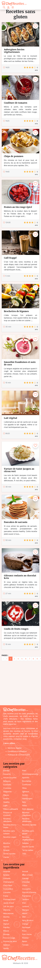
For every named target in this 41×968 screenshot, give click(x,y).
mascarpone (8, 913)
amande (6, 871)
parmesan (26, 927)
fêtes (24, 788)
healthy (6, 802)
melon (24, 913)
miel (24, 917)
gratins (6, 798)
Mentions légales (15, 748)
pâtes (24, 805)
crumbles (7, 788)
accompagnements (30, 774)
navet (5, 920)
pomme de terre (10, 941)
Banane (6, 875)
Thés (24, 854)
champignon (8, 882)
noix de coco (27, 920)
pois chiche (27, 934)
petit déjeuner (28, 809)
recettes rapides (29, 825)
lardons (25, 906)
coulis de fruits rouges (16, 629)
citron (24, 885)
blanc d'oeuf (27, 875)
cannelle (6, 878)
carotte (25, 878)
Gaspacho (7, 791)
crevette (6, 892)
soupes (6, 850)
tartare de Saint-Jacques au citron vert (19, 470)
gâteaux (25, 791)
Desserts (7, 774)
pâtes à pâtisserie (10, 809)
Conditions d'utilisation (17, 751)
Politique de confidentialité (19, 755)
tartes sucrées (9, 854)
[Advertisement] (20, 683)
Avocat (25, 871)
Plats (24, 770)
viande (6, 857)
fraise (5, 896)
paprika (6, 927)
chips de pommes (13, 156)
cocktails (7, 784)
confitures (26, 784)
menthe (6, 917)
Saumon (6, 945)
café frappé (10, 258)
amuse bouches (9, 777)
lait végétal (10, 418)
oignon (6, 924)
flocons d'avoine (29, 892)
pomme (25, 938)
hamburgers (27, 798)
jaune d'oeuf (8, 903)
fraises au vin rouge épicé (18, 207)
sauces (6, 847)
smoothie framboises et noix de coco (20, 363)
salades (25, 843)
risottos (6, 843)
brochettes (26, 781)
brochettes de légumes (16, 311)
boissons (7, 781)
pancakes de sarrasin (15, 522)
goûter (25, 795)
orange (25, 924)
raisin (24, 941)
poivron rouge (9, 938)
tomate (25, 945)
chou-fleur (7, 885)
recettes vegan (9, 837)
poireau (6, 934)
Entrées (6, 770)
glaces (6, 795)
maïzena (6, 910)
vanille (6, 948)
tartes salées (27, 850)
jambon (25, 899)
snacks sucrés (28, 847)
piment (6, 931)
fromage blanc (9, 899)
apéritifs (25, 777)
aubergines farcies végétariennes (14, 50)
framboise (26, 896)
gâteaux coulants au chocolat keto (20, 576)
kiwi (24, 903)
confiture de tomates (15, 102)
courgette (26, 889)
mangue (25, 910)
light (5, 805)
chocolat (26, 882)
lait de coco (8, 906)
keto (24, 802)
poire (24, 931)
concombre (8, 889)
